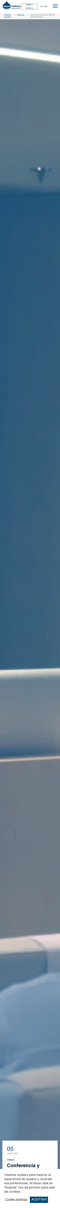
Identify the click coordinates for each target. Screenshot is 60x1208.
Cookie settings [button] (16, 1199)
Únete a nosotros (29, 6)
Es (46, 7)
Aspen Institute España (7, 15)
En (42, 7)
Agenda (20, 15)
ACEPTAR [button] (39, 1199)
